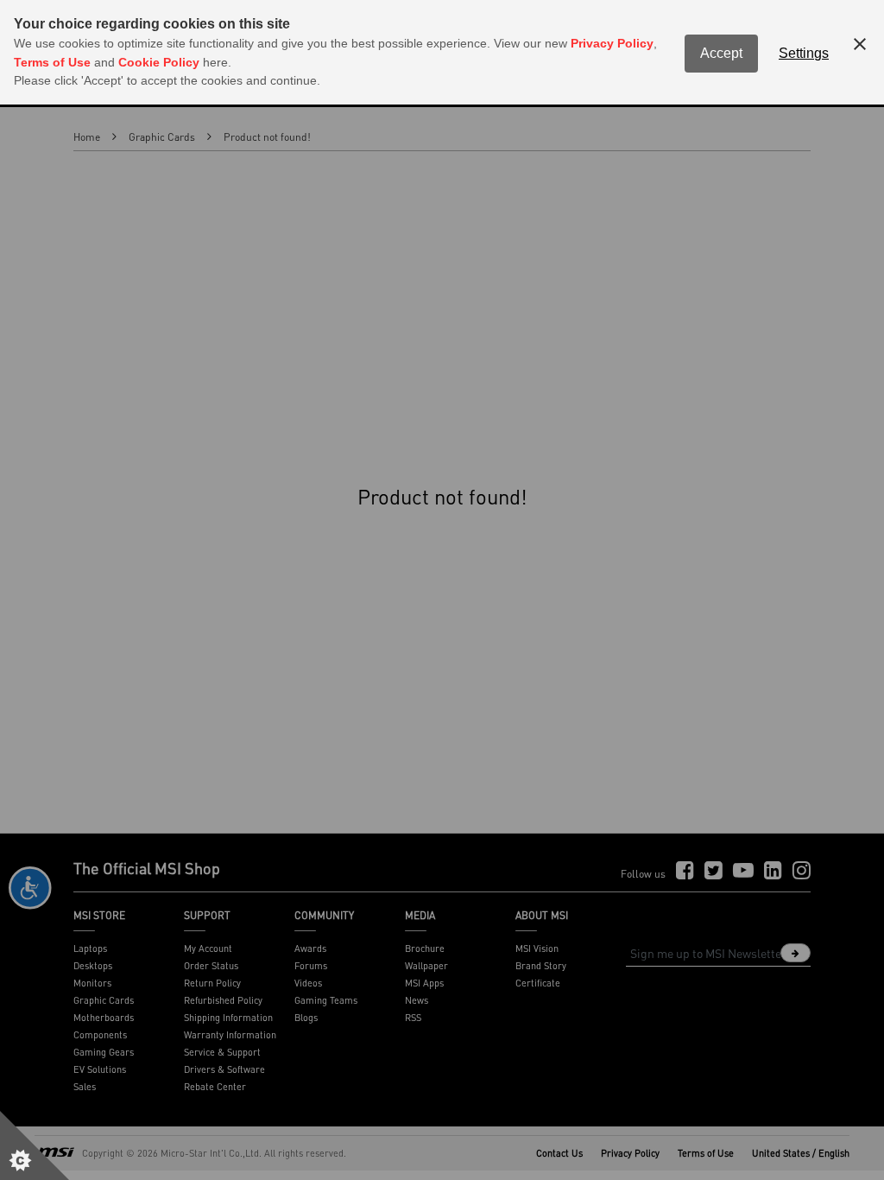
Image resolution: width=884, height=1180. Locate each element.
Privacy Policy (612, 43)
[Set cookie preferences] (34, 1145)
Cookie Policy (158, 62)
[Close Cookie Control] (859, 44)
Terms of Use (52, 62)
